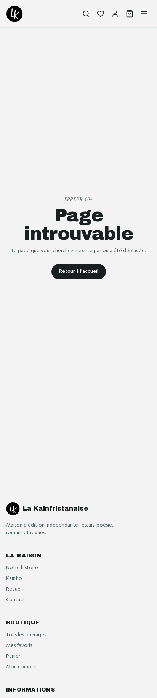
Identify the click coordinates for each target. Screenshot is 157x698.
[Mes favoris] (100, 14)
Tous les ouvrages (26, 635)
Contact (15, 600)
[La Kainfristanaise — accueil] (14, 13)
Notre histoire (22, 568)
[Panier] (129, 14)
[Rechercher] (86, 14)
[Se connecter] (115, 14)
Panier (13, 656)
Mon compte (21, 667)
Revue (13, 589)
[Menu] (144, 14)
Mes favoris (19, 645)
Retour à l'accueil (78, 271)
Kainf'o (14, 578)
